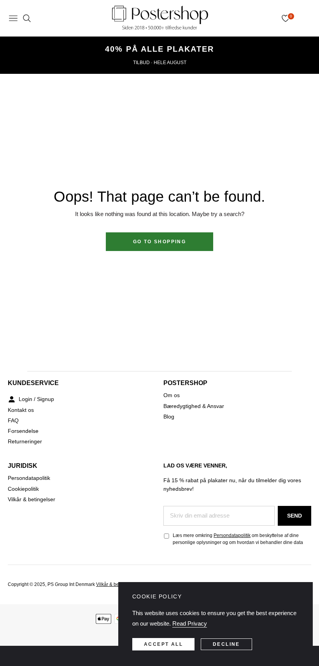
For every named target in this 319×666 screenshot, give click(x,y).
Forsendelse (23, 431)
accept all (163, 644)
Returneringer (25, 441)
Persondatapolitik (29, 478)
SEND (294, 516)
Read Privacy (189, 623)
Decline (226, 644)
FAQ (13, 420)
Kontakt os (21, 410)
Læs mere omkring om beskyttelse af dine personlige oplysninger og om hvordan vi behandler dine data (238, 539)
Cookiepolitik (23, 489)
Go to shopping (159, 241)
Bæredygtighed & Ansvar (193, 406)
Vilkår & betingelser (31, 499)
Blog (168, 416)
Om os (171, 395)
